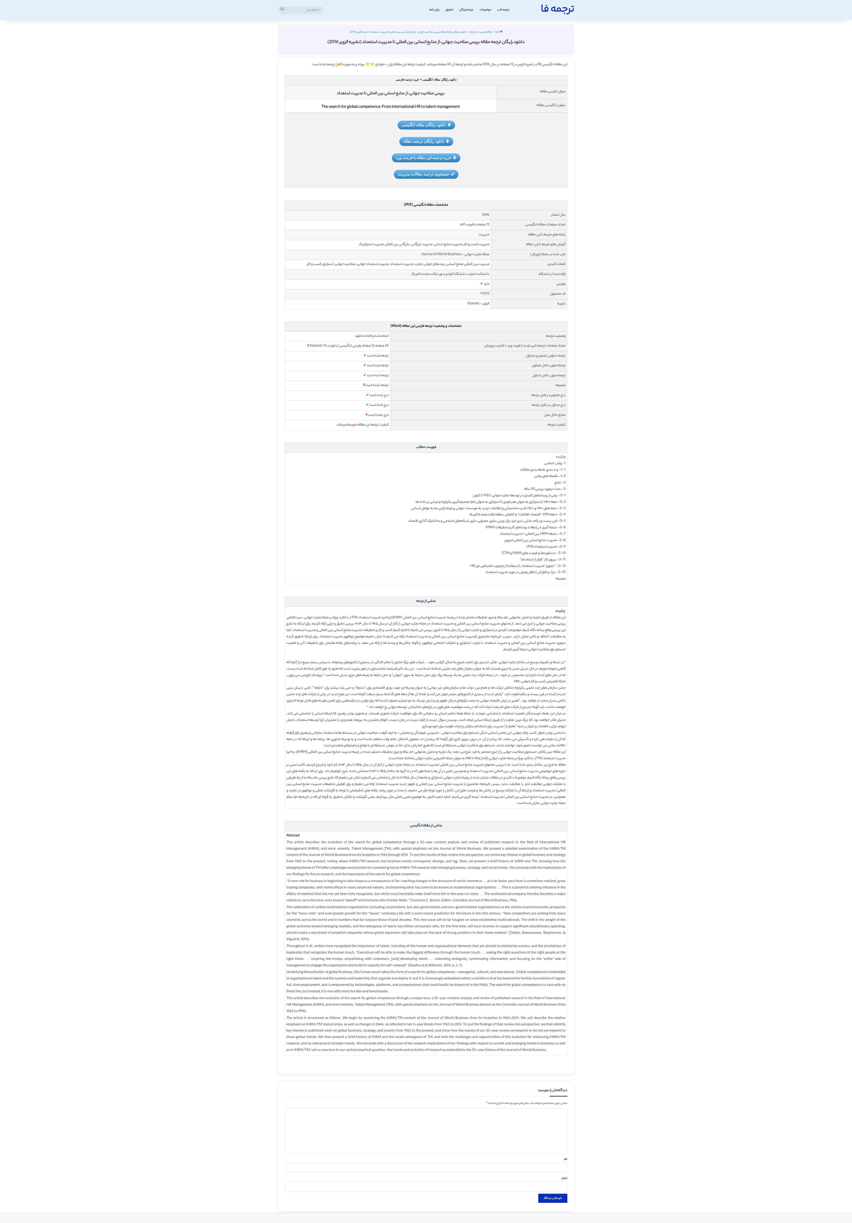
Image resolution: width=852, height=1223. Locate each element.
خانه (497, 32)
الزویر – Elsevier (478, 304)
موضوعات (485, 10)
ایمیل (564, 1178)
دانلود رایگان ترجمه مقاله (423, 141)
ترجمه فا (504, 10)
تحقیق (449, 10)
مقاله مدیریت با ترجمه (480, 32)
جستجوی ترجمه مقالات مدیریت (423, 174)
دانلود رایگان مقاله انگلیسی (423, 124)
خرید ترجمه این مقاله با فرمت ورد (423, 157)
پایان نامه (434, 10)
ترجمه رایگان (466, 10)
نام (565, 1159)
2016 (485, 215)
